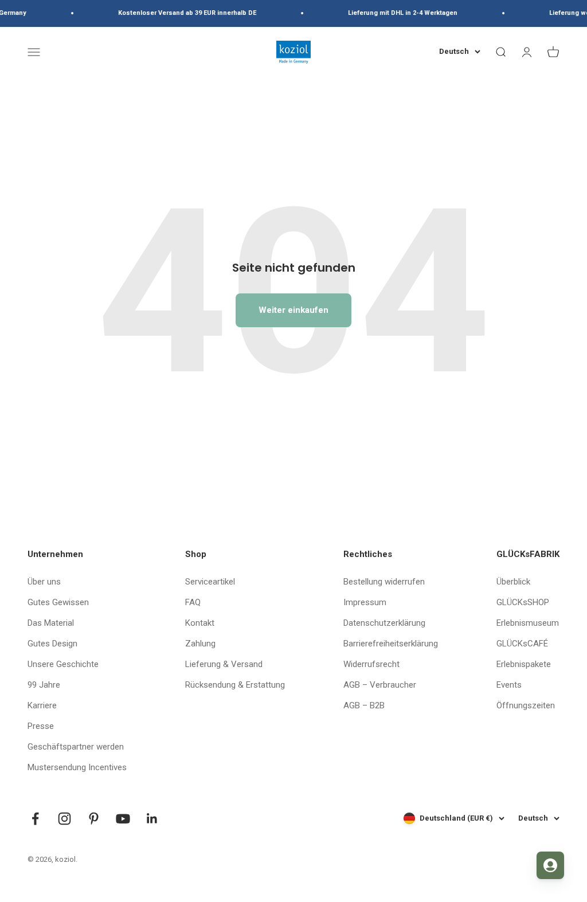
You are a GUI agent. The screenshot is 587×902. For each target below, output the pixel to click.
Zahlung (200, 643)
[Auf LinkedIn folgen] (152, 818)
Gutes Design (52, 643)
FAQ (193, 602)
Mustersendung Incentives (77, 767)
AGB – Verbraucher (379, 685)
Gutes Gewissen (58, 602)
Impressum (364, 602)
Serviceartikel (210, 582)
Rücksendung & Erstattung (235, 685)
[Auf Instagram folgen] (64, 818)
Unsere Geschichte (63, 664)
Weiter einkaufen (293, 310)
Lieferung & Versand (224, 664)
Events (509, 685)
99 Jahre (44, 685)
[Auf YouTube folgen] (123, 818)
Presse (41, 726)
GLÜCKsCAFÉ (522, 643)
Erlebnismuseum (527, 623)
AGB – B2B (364, 705)
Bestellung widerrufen (384, 582)
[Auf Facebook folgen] (35, 818)
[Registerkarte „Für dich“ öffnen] (550, 865)
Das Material (51, 623)
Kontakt (199, 623)
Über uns (44, 582)
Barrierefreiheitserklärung (390, 643)
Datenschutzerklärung (384, 623)
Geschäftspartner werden (76, 747)
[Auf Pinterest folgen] (93, 818)
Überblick (513, 582)
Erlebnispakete (523, 664)
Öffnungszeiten (525, 705)
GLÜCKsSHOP (522, 602)
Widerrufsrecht (371, 664)
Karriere (42, 705)
